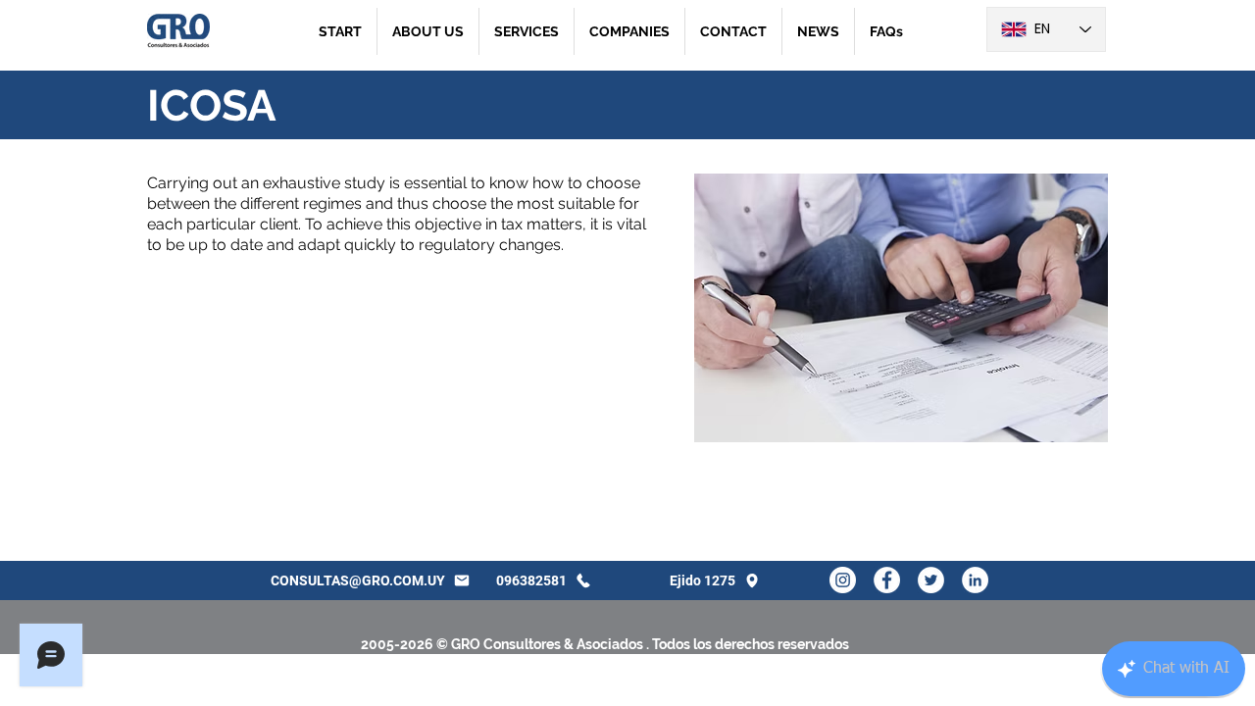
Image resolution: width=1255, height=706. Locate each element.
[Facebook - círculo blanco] (887, 580)
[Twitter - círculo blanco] (931, 580)
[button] (526, 31)
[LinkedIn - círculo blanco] (975, 580)
